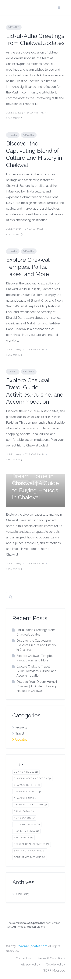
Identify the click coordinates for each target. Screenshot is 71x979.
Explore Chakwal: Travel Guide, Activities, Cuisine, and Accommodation (36, 671)
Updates (13, 27)
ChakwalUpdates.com (31, 946)
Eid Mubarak (24, 811)
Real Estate (23, 837)
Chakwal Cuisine (27, 785)
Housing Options (27, 824)
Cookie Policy (55, 964)
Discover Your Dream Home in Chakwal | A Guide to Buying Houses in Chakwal (35, 483)
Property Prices (26, 831)
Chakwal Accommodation (32, 778)
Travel (12, 135)
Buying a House (26, 772)
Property (21, 727)
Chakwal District (27, 791)
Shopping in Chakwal (29, 851)
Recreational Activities (31, 844)
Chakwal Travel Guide (30, 804)
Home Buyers (24, 818)
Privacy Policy (30, 964)
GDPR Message (54, 970)
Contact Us (24, 958)
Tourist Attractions (29, 857)
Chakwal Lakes (25, 798)
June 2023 (22, 894)
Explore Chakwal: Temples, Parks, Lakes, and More (28, 266)
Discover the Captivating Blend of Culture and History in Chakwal (36, 645)
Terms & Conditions (51, 958)
